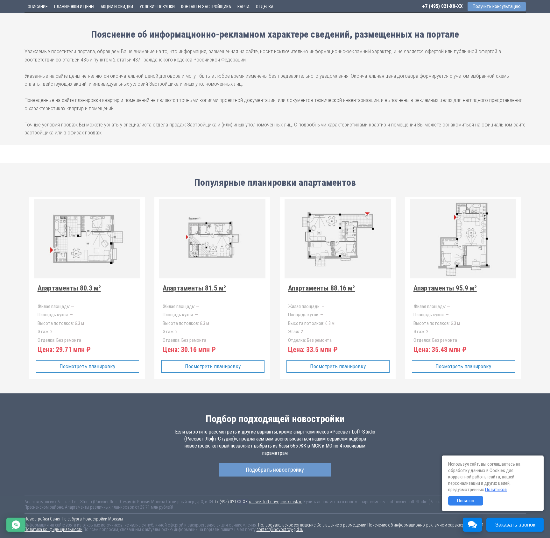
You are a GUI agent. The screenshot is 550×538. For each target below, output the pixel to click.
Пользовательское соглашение (286, 524)
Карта (243, 6)
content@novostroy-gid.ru (280, 529)
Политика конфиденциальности (53, 529)
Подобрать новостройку (275, 469)
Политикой (496, 489)
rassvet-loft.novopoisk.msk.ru (275, 501)
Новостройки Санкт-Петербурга (53, 518)
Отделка (264, 6)
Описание (38, 6)
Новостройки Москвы (103, 518)
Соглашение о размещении (341, 524)
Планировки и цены (74, 6)
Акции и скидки (117, 6)
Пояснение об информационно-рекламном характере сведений (425, 524)
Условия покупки (157, 6)
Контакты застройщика (206, 6)
